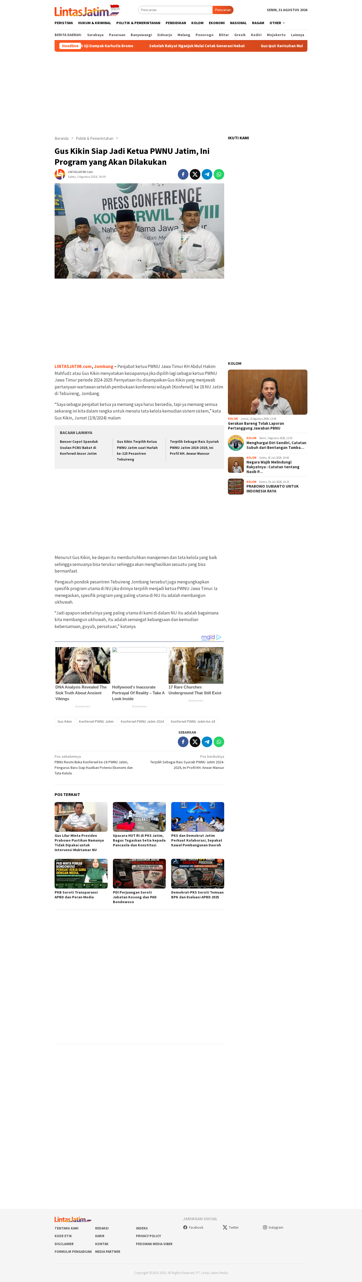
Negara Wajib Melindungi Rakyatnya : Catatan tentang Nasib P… (272, 467)
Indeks (142, 1228)
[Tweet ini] (195, 174)
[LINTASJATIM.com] (88, 9)
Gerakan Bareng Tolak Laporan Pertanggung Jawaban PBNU (256, 425)
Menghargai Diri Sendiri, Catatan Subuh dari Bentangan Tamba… (276, 445)
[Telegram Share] (207, 174)
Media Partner (107, 1251)
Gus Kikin (65, 721)
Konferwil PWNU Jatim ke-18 (193, 721)
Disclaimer (64, 1244)
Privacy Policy (148, 1236)
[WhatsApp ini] (219, 174)
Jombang (103, 366)
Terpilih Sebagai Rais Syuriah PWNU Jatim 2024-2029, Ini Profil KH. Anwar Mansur (194, 447)
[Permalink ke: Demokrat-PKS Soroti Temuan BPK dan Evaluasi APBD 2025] (197, 874)
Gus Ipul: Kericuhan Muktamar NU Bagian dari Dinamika (282, 46)
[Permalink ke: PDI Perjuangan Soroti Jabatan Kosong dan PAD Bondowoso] (139, 874)
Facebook (196, 1227)
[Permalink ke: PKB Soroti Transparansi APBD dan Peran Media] (81, 874)
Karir (99, 1236)
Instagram (276, 1227)
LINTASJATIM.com (73, 366)
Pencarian (223, 9)
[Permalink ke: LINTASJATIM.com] (60, 173)
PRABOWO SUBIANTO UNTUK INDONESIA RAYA (272, 488)
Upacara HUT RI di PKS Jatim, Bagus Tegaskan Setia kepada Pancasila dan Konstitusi (139, 840)
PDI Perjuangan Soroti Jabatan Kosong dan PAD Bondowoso (135, 897)
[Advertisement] (181, 94)
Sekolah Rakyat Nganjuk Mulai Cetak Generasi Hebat (170, 46)
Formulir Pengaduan (73, 1251)
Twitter (234, 1227)
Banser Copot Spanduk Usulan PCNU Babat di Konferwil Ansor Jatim (79, 447)
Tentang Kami (66, 1228)
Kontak (101, 1244)
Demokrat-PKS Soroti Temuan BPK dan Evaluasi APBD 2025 (197, 894)
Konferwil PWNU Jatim (96, 721)
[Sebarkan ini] (183, 174)
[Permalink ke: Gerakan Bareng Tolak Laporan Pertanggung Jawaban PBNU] (267, 392)
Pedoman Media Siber (154, 1244)
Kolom (234, 363)
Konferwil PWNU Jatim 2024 (142, 721)
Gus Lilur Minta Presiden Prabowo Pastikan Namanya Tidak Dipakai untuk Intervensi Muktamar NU (79, 842)
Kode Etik (63, 1236)
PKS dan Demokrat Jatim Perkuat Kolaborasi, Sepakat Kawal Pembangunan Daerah (196, 840)
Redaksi (102, 1228)
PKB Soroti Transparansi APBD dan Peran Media (76, 894)
